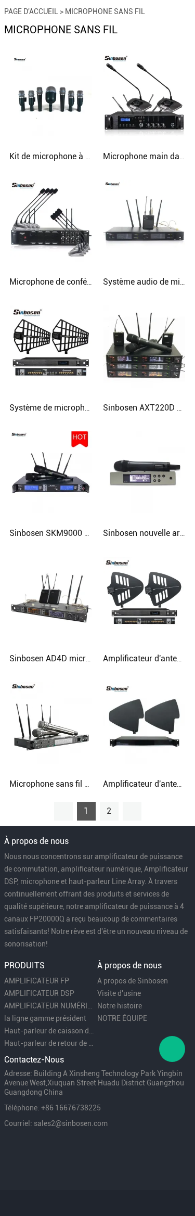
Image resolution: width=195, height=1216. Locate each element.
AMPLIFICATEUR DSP (39, 993)
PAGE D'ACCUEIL (31, 11)
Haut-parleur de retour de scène (50, 1043)
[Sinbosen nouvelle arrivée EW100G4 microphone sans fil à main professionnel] (144, 471)
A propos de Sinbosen (132, 981)
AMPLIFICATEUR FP (36, 981)
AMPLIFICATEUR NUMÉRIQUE (50, 1006)
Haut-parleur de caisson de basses (50, 1031)
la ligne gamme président (45, 1018)
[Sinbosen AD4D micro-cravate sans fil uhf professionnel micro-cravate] (51, 597)
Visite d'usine (119, 993)
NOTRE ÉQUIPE (122, 1018)
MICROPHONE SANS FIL (105, 11)
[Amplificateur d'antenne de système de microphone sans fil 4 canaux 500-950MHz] (144, 722)
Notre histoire (119, 1006)
